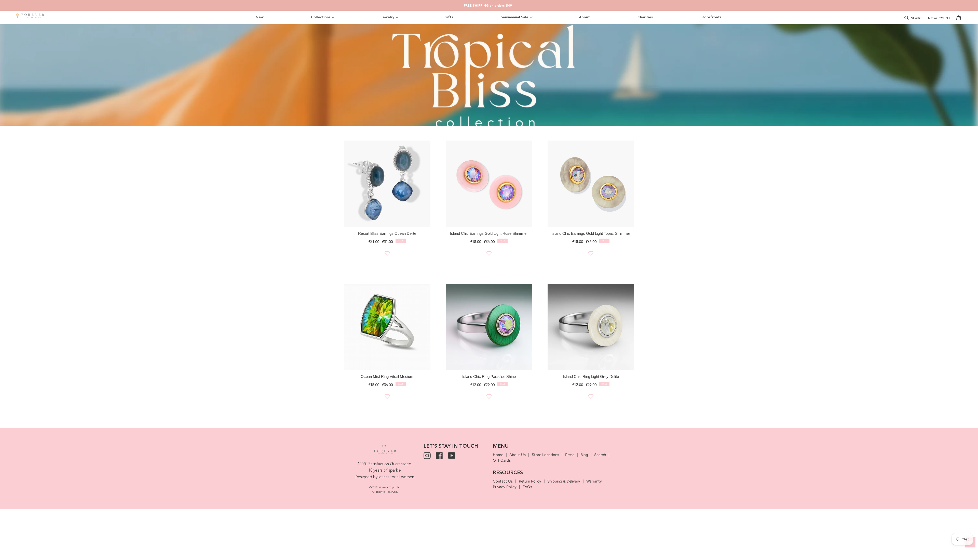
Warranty (594, 481)
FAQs (527, 487)
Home (498, 454)
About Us (517, 454)
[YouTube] (451, 455)
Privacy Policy (505, 487)
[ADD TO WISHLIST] (387, 253)
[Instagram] (427, 455)
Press (569, 454)
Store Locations (545, 454)
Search (600, 454)
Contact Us (503, 481)
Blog (584, 454)
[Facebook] (439, 455)
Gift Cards (502, 460)
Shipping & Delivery (563, 481)
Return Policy (530, 481)
